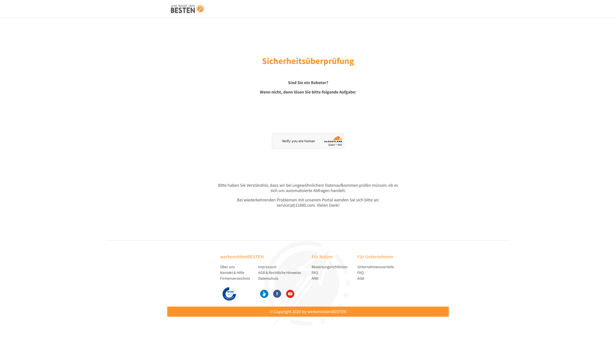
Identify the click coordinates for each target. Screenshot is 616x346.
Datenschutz (268, 278)
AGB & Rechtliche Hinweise (279, 272)
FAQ (315, 272)
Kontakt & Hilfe (232, 272)
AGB (360, 278)
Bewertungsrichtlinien (329, 266)
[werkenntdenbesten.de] (188, 9)
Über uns (227, 266)
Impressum (267, 266)
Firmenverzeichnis (235, 278)
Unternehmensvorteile (375, 266)
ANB (315, 278)
